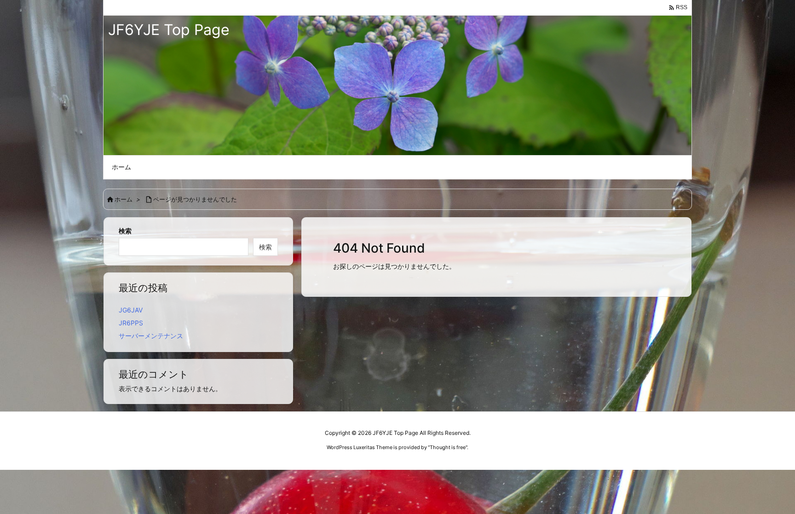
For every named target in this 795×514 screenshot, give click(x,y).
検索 (125, 231)
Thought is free (448, 447)
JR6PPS (131, 323)
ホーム (123, 199)
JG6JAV (131, 310)
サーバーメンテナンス (151, 336)
